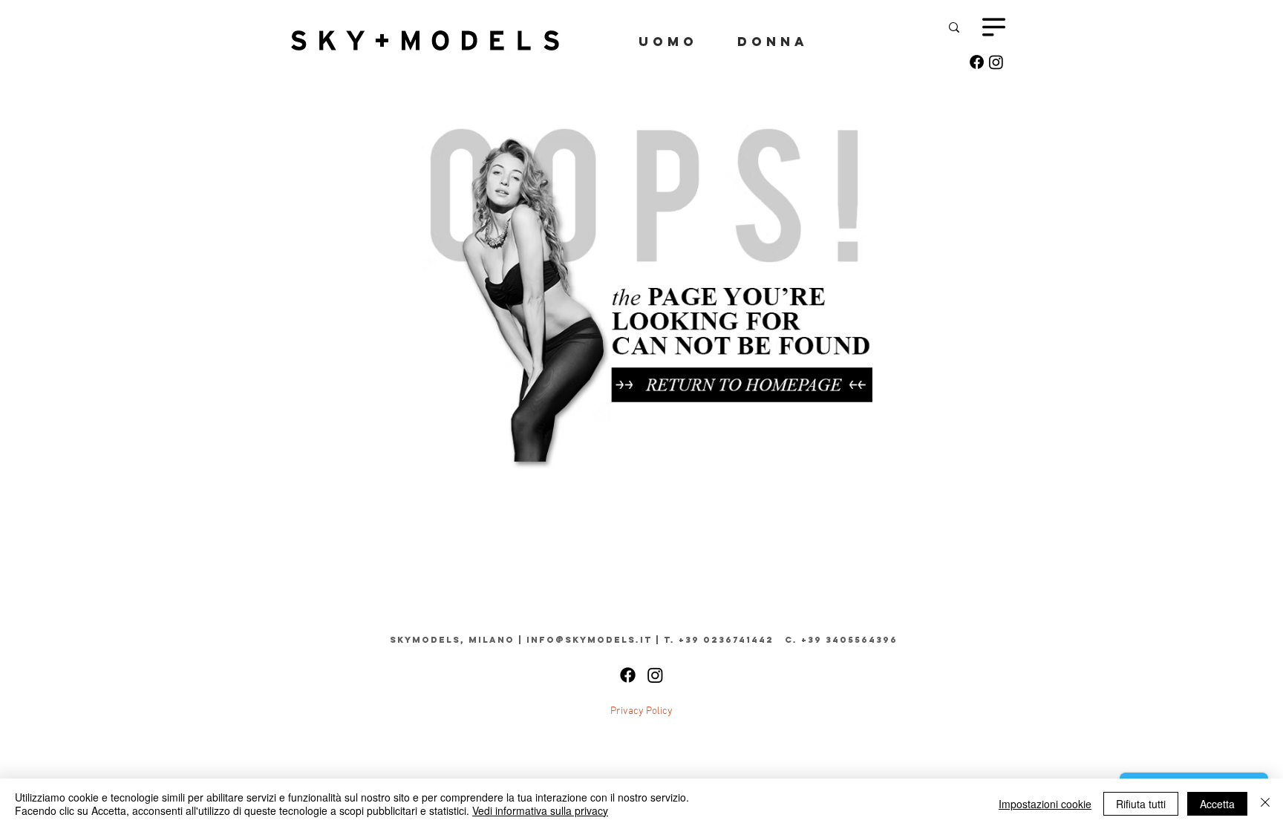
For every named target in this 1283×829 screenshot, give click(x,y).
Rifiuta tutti (1141, 803)
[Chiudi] (1265, 803)
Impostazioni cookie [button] (1045, 803)
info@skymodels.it (589, 640)
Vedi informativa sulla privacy (540, 810)
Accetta (1217, 803)
